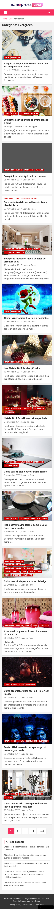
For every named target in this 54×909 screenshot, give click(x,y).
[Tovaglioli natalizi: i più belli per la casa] (27, 157)
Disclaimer (27, 904)
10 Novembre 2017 (13, 372)
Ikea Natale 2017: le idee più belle (22, 368)
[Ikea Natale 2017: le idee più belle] (27, 350)
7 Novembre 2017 (12, 422)
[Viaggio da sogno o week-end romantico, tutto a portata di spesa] (27, 45)
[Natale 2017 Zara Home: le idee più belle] (27, 400)
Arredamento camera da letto (18, 565)
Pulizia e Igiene (11, 465)
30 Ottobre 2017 (12, 585)
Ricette (34, 113)
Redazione (39, 904)
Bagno (30, 568)
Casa (7, 57)
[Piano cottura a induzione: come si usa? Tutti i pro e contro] (27, 506)
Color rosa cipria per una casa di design (25, 581)
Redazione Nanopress (27, 70)
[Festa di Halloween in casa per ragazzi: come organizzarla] (27, 729)
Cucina (14, 113)
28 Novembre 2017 (13, 179)
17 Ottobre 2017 (12, 810)
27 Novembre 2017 (13, 209)
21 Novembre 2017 (13, 321)
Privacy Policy (15, 904)
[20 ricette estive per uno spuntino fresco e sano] (27, 101)
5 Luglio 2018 (10, 70)
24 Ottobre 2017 (12, 697)
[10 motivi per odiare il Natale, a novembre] (27, 299)
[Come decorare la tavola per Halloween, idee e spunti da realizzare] (27, 785)
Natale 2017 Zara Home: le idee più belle (25, 418)
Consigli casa (17, 462)
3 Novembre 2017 (12, 475)
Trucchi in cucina (39, 519)
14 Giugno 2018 (11, 126)
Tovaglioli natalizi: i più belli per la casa (25, 176)
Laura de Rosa (29, 179)
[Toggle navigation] (5, 12)
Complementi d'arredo (21, 409)
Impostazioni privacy (46, 907)
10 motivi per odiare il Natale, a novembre (26, 318)
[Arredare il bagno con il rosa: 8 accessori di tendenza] (27, 613)
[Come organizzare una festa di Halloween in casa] (27, 672)
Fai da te (39, 170)
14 (33, 831)
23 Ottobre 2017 (12, 754)
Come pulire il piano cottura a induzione (25, 471)
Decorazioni (16, 170)
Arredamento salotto (15, 249)
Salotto (20, 252)
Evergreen (15, 57)
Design (37, 249)
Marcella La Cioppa (28, 126)
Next (42, 831)
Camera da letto (12, 572)
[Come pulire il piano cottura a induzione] (27, 453)
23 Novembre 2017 (13, 265)
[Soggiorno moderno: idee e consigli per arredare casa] (27, 240)
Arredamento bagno (14, 561)
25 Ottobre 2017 (12, 638)
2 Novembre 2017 (12, 531)
